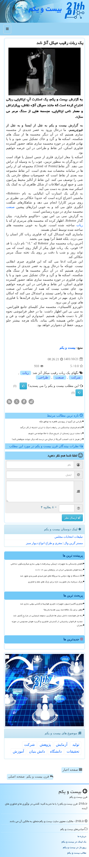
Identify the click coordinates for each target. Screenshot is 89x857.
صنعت (10, 207)
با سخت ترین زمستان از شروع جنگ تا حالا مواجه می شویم (55, 433)
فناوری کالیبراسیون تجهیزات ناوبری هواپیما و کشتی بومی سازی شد (51, 604)
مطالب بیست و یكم (76, 852)
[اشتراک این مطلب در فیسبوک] (24, 401)
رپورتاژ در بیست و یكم (74, 847)
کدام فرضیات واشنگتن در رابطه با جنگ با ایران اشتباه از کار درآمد (51, 427)
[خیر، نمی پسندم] (79, 392)
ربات (79, 225)
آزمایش (61, 744)
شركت (76, 377)
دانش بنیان (37, 751)
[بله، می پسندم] (23, 386)
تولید (75, 744)
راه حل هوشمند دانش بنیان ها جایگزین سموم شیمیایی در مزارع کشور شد (48, 615)
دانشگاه (56, 751)
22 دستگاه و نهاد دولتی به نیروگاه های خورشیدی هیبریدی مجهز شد (51, 576)
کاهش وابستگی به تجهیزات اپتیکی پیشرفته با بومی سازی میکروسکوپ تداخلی (47, 564)
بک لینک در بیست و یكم (74, 841)
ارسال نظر (71, 517)
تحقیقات (73, 751)
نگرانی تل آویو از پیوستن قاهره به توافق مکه (60, 421)
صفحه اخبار (71, 769)
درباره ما (82, 836)
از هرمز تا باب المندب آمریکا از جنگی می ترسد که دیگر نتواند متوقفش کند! (47, 439)
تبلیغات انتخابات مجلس (69, 536)
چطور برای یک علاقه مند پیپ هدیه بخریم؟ (63, 609)
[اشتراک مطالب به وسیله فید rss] (9, 401)
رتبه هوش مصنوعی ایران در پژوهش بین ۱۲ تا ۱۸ (59, 569)
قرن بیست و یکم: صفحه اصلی (29, 776)
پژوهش (45, 744)
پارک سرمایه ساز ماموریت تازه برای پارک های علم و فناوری (55, 582)
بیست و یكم (45, 9)
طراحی (43, 377)
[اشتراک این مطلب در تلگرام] (31, 401)
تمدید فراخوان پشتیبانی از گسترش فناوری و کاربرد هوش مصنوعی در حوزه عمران (47, 623)
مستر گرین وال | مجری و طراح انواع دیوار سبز (54, 543)
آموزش (18, 751)
